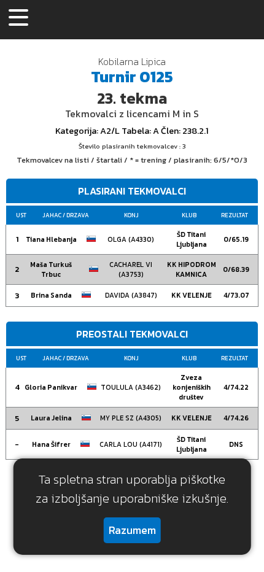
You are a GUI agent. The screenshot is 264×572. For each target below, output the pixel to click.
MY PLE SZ (130, 418)
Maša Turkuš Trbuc (51, 269)
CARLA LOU (130, 444)
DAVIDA (131, 295)
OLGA (130, 239)
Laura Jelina (51, 418)
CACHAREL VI (130, 269)
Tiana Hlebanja (51, 239)
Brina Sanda (51, 295)
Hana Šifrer (51, 444)
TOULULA (131, 387)
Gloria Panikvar (51, 387)
